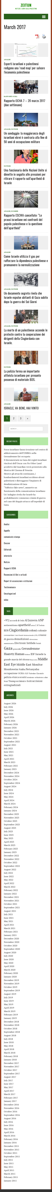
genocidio (17, 649)
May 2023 (8, 838)
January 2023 (10, 852)
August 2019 (10, 993)
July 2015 (8, 1159)
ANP (41, 620)
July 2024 (8, 789)
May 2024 (8, 796)
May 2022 (8, 879)
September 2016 (12, 1114)
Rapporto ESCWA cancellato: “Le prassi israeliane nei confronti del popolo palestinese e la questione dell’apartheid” (23, 221)
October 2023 (10, 820)
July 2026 (8, 706)
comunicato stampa (12, 536)
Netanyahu (32, 669)
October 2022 (10, 862)
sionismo (30, 677)
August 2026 (10, 703)
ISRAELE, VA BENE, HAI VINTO (21, 407)
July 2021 (8, 914)
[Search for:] (26, 428)
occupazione (11, 673)
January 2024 (10, 810)
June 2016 (9, 1125)
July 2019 (8, 997)
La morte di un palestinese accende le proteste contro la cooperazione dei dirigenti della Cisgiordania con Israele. (25, 336)
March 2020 (9, 969)
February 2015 (11, 1177)
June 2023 (9, 834)
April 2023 (9, 841)
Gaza (8, 648)
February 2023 (11, 848)
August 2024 (10, 786)
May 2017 (8, 1087)
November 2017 (11, 1066)
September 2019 (12, 990)
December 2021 (11, 897)
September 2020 (12, 948)
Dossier (14, 211)
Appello (7, 530)
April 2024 (9, 800)
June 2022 (9, 876)
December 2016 (11, 1104)
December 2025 (11, 731)
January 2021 (10, 935)
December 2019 (11, 980)
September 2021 (12, 907)
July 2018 (8, 1038)
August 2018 (10, 1035)
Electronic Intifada (25, 643)
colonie (42, 630)
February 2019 (11, 1014)
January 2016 (10, 1142)
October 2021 (10, 903)
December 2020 (11, 938)
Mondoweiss (11, 669)
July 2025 (8, 748)
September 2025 (12, 741)
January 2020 (10, 976)
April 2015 (9, 1170)
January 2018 (10, 1059)
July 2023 (8, 831)
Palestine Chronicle (36, 673)
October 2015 (10, 1152)
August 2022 (10, 869)
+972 (6, 620)
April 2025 (9, 758)
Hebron (27, 654)
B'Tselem (40, 625)
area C (33, 625)
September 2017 (12, 1073)
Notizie (14, 129)
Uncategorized (10, 593)
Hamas (19, 654)
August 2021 (10, 910)
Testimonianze (10, 587)
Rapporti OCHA (10, 96)
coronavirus (9, 635)
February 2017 (11, 1097)
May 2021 (8, 921)
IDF (33, 654)
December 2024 (11, 772)
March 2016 (9, 1135)
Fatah (38, 643)
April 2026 (9, 717)
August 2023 (10, 827)
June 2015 (9, 1163)
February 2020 (11, 973)
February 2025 (11, 765)
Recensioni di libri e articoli (15, 574)
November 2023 (11, 817)
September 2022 (12, 865)
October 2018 (10, 1028)
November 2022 (11, 859)
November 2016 (11, 1108)
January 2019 (10, 1018)
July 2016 (8, 1121)
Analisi (7, 60)
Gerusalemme (31, 648)
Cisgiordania (18, 630)
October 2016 (10, 1111)
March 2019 (9, 1011)
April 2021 (9, 924)
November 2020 (11, 942)
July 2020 (8, 955)
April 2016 (9, 1132)
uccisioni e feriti (24, 681)
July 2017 (8, 1080)
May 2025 (8, 755)
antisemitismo (11, 625)
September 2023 (12, 824)
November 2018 (11, 1025)
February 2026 (11, 724)
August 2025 (10, 744)
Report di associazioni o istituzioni (18, 581)
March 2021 (9, 928)
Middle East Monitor (29, 664)
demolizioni (21, 639)
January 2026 (10, 727)
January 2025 (10, 769)
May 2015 (8, 1166)
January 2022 (10, 893)
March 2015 (9, 1173)
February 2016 (11, 1139)
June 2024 (9, 793)
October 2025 (10, 738)
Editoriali (7, 549)
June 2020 (9, 959)
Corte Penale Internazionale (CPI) (26, 635)
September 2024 (12, 783)
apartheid (24, 625)
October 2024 (10, 779)
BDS (6, 630)
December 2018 (11, 1021)
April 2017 (9, 1090)
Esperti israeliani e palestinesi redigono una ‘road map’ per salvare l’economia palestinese (24, 67)
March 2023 (9, 845)
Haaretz (9, 654)
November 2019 (11, 983)
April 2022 (9, 883)
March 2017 (9, 1094)
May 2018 (8, 1045)
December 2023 (11, 814)
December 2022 (11, 855)
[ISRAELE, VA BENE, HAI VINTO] (26, 399)
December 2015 (11, 1146)
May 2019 (8, 1004)
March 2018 (9, 1052)
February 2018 (11, 1056)
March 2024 (9, 803)
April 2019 (9, 1007)
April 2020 (9, 966)
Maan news (33, 660)
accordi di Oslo (17, 620)
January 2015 (10, 1180)
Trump (12, 681)
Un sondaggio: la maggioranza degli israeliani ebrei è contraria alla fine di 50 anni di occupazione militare (25, 137)
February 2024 (11, 807)
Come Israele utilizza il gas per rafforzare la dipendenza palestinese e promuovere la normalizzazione (26, 260)
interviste (8, 555)
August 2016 (10, 1118)
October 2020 (10, 945)
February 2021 (11, 931)
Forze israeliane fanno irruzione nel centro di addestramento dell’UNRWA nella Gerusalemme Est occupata (26, 453)
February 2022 (11, 890)
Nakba (22, 669)
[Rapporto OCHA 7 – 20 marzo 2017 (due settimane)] (26, 92)
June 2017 (9, 1083)
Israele (39, 654)
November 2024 (11, 776)
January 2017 (10, 1101)
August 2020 (10, 952)
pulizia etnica (11, 677)
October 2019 (10, 987)
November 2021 (11, 900)
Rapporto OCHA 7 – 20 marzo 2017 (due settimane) (24, 102)
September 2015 (12, 1156)
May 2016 (8, 1128)
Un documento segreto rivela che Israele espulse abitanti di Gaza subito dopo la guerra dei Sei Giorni (26, 297)
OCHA (21, 673)
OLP (26, 673)
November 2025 (11, 734)
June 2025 (9, 751)
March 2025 (9, 762)
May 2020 (8, 962)
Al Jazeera (31, 620)
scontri (22, 677)
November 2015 (11, 1149)
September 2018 (12, 1031)
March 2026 (9, 720)
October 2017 (10, 1070)
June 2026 (9, 710)
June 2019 (9, 1000)
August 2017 (10, 1076)
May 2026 (8, 713)
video (6, 599)
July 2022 (8, 872)
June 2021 (9, 917)
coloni (33, 630)
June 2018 (9, 1042)
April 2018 (9, 1049)
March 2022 (9, 886)
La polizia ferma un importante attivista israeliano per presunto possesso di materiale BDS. (22, 375)
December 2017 (11, 1063)
